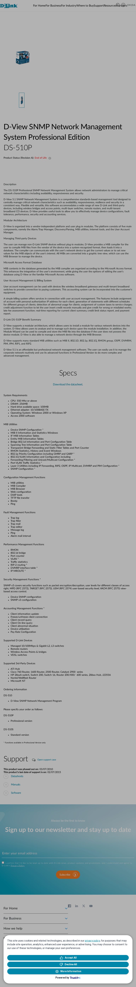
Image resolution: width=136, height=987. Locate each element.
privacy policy (92, 940)
